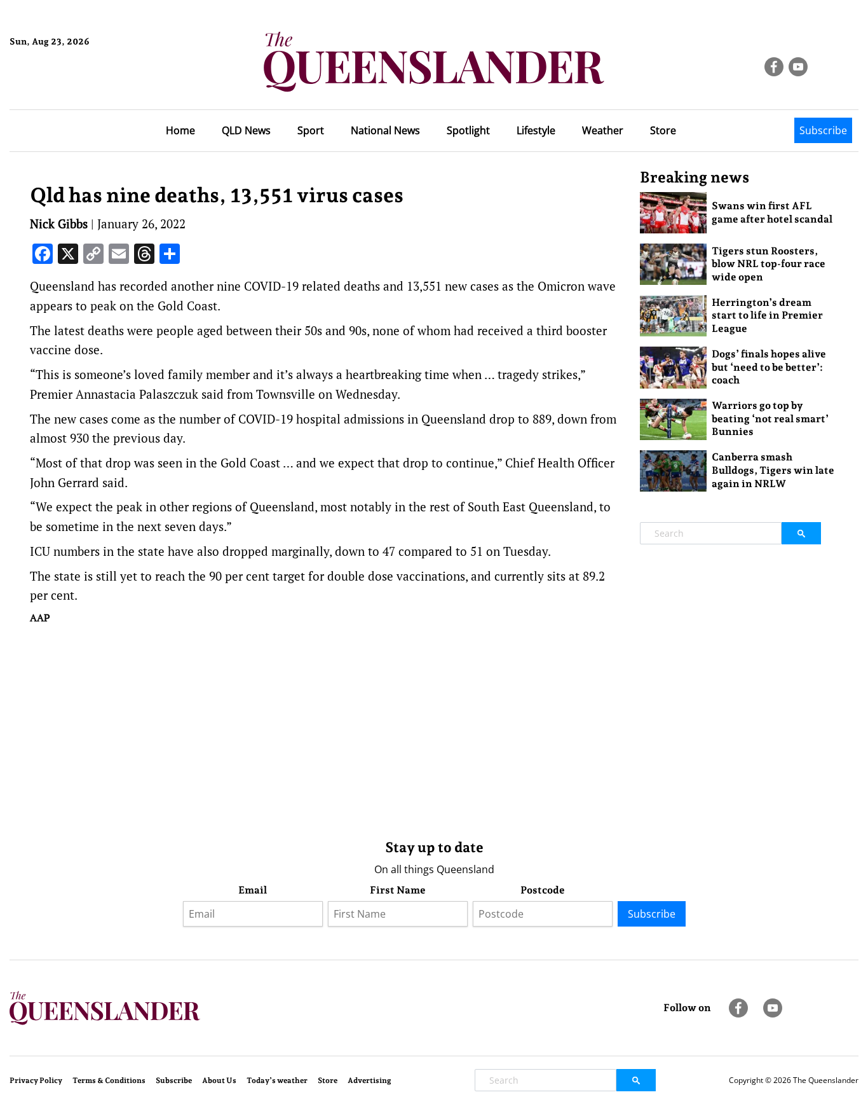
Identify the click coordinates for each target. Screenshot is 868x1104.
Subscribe (823, 130)
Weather (602, 130)
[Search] (801, 533)
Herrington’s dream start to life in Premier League (767, 315)
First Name (398, 890)
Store (663, 130)
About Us (219, 1080)
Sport (310, 130)
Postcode (542, 890)
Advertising (369, 1080)
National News (385, 130)
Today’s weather (277, 1080)
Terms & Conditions (109, 1080)
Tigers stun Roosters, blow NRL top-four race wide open (768, 264)
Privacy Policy (36, 1080)
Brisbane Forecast (71, 84)
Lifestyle (536, 130)
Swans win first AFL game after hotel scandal (772, 212)
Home (180, 130)
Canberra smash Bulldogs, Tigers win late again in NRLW (773, 470)
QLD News (246, 130)
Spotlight (468, 130)
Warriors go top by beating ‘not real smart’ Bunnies (770, 418)
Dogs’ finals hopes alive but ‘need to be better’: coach (769, 367)
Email (252, 890)
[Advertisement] (325, 729)
